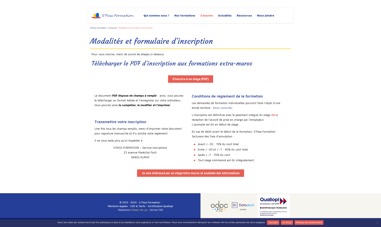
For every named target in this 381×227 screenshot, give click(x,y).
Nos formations (184, 15)
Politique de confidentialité (309, 222)
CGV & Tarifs (137, 206)
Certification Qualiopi (160, 206)
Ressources (244, 15)
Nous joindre (265, 15)
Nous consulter (222, 107)
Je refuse (287, 222)
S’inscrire (206, 15)
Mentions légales (118, 206)
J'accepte (273, 222)
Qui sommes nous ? (156, 15)
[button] (190, 79)
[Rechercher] (286, 16)
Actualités (225, 15)
